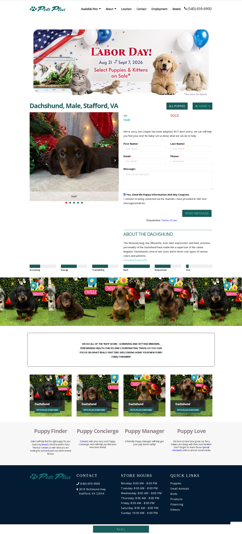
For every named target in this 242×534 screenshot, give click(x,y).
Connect (84, 441)
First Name (130, 144)
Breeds (177, 9)
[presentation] (33, 160)
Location (126, 9)
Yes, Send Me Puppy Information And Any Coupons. (158, 194)
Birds (173, 494)
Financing (176, 504)
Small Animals (179, 488)
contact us (46, 447)
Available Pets (89, 9)
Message (129, 169)
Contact (141, 9)
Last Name (177, 144)
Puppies (175, 483)
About (109, 9)
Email (127, 156)
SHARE (203, 106)
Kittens (175, 509)
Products (176, 499)
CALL (122, 529)
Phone (174, 156)
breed (44, 444)
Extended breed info (135, 260)
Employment (159, 9)
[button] (66, 202)
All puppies (177, 106)
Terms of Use (169, 220)
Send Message (197, 213)
